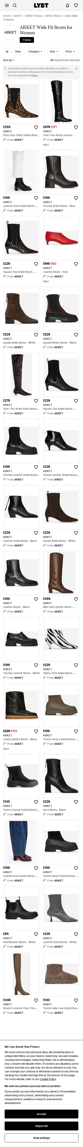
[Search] (15, 5)
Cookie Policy (48, 1079)
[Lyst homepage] (41, 5)
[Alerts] (67, 5)
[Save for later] (36, 127)
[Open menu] (7, 5)
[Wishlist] (76, 5)
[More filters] (7, 51)
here (34, 75)
